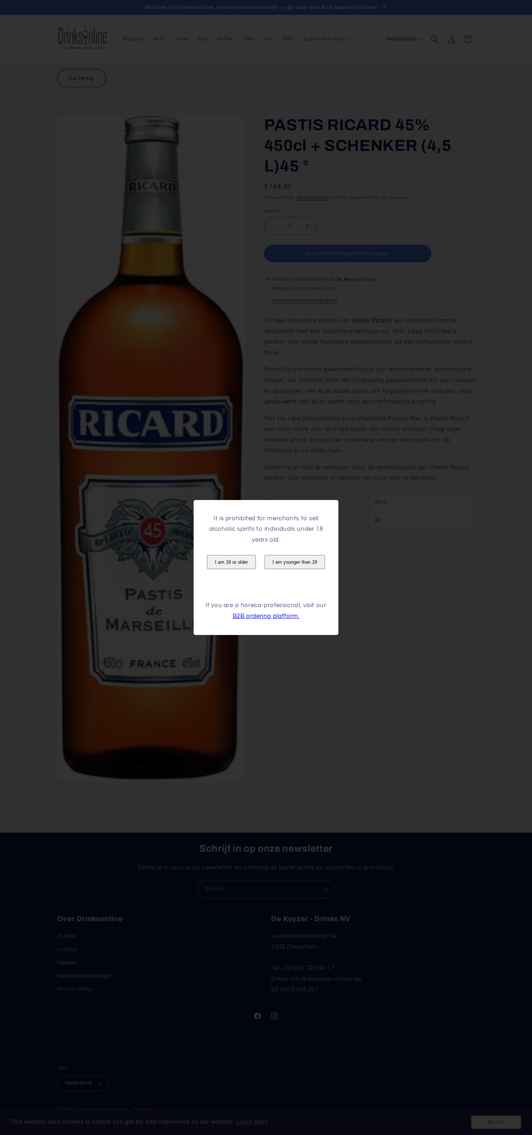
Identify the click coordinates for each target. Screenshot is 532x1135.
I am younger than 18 (295, 562)
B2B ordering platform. (266, 616)
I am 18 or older (231, 562)
